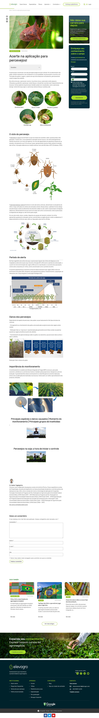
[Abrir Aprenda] (50, 4)
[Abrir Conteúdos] (59, 4)
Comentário (13, 522)
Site (10, 552)
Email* (72, 71)
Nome (11, 540)
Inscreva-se (79, 97)
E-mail (11, 546)
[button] (84, 4)
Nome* (73, 66)
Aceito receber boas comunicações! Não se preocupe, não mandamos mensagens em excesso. (79, 84)
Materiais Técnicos (14, 51)
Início (10, 10)
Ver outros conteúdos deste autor (18, 504)
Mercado (13, 596)
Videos (17, 596)
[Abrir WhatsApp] (95, 714)
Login (89, 4)
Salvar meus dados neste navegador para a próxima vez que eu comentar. (31, 558)
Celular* (73, 77)
